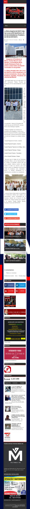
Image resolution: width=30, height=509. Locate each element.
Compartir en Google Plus (13, 218)
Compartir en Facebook (12, 209)
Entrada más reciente (9, 275)
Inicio (16, 275)
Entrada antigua (22, 275)
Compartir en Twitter (11, 213)
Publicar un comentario (11, 273)
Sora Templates (13, 504)
